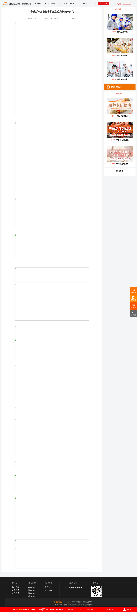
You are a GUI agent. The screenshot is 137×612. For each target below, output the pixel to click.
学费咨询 (90, 609)
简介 (59, 3)
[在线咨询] (95, 4)
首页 (53, 3)
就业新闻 (48, 590)
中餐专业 (32, 587)
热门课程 (71, 609)
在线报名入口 (40, 3)
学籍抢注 (103, 3)
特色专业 (32, 596)
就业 (85, 3)
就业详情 (110, 609)
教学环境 (15, 590)
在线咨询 (130, 609)
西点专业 (32, 590)
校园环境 (15, 593)
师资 (72, 3)
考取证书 (48, 587)
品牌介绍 (15, 587)
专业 (66, 3)
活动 (78, 3)
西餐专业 (32, 593)
